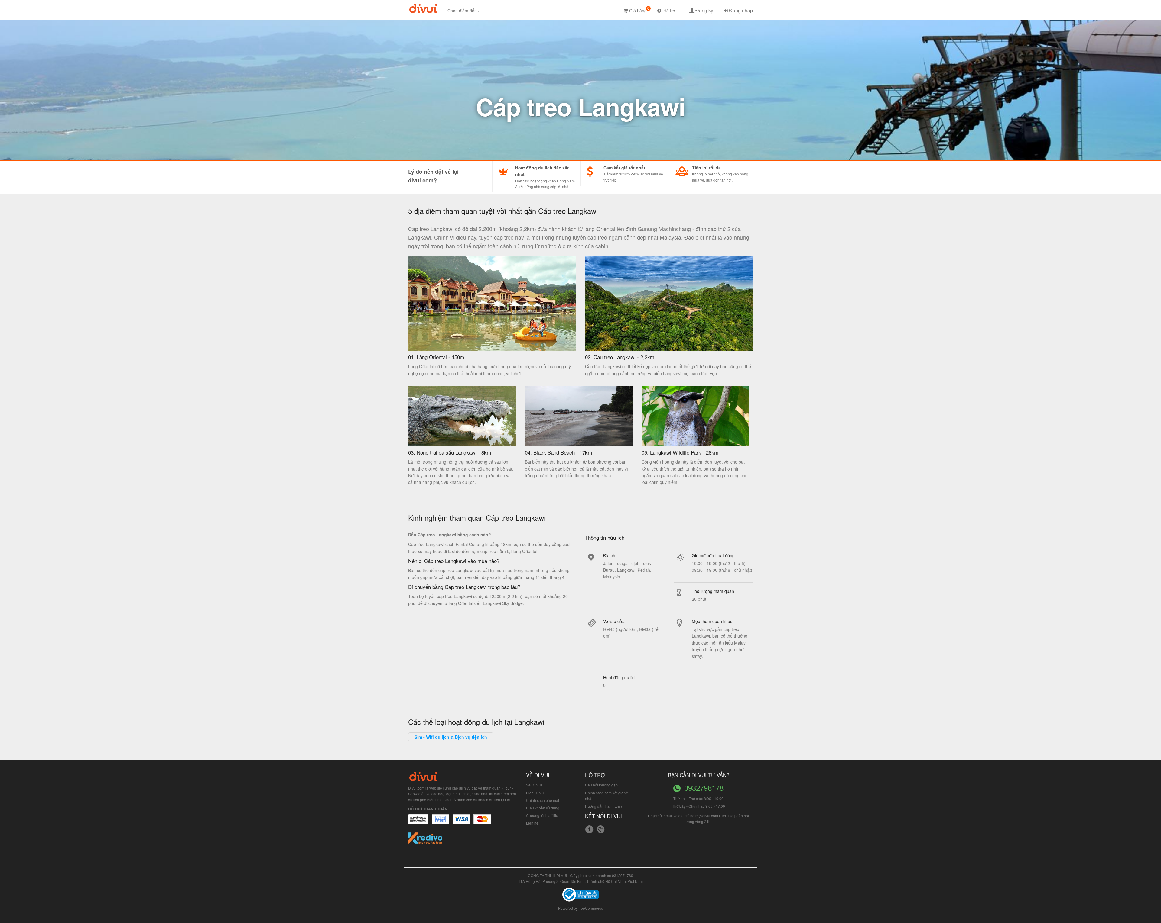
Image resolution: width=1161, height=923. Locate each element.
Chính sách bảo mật (542, 800)
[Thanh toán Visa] (418, 822)
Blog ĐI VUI (535, 792)
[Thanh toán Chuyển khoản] (461, 822)
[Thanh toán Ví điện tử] (482, 822)
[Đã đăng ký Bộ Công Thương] (580, 893)
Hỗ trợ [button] (669, 11)
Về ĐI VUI (534, 784)
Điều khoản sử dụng (542, 807)
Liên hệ (532, 822)
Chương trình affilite (542, 815)
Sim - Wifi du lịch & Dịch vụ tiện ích (451, 737)
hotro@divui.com (704, 815)
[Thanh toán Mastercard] (440, 822)
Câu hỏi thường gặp (601, 784)
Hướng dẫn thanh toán (603, 806)
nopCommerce (591, 908)
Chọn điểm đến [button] (462, 11)
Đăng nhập (741, 10)
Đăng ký (704, 10)
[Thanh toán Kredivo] (425, 840)
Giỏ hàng (639, 9)
